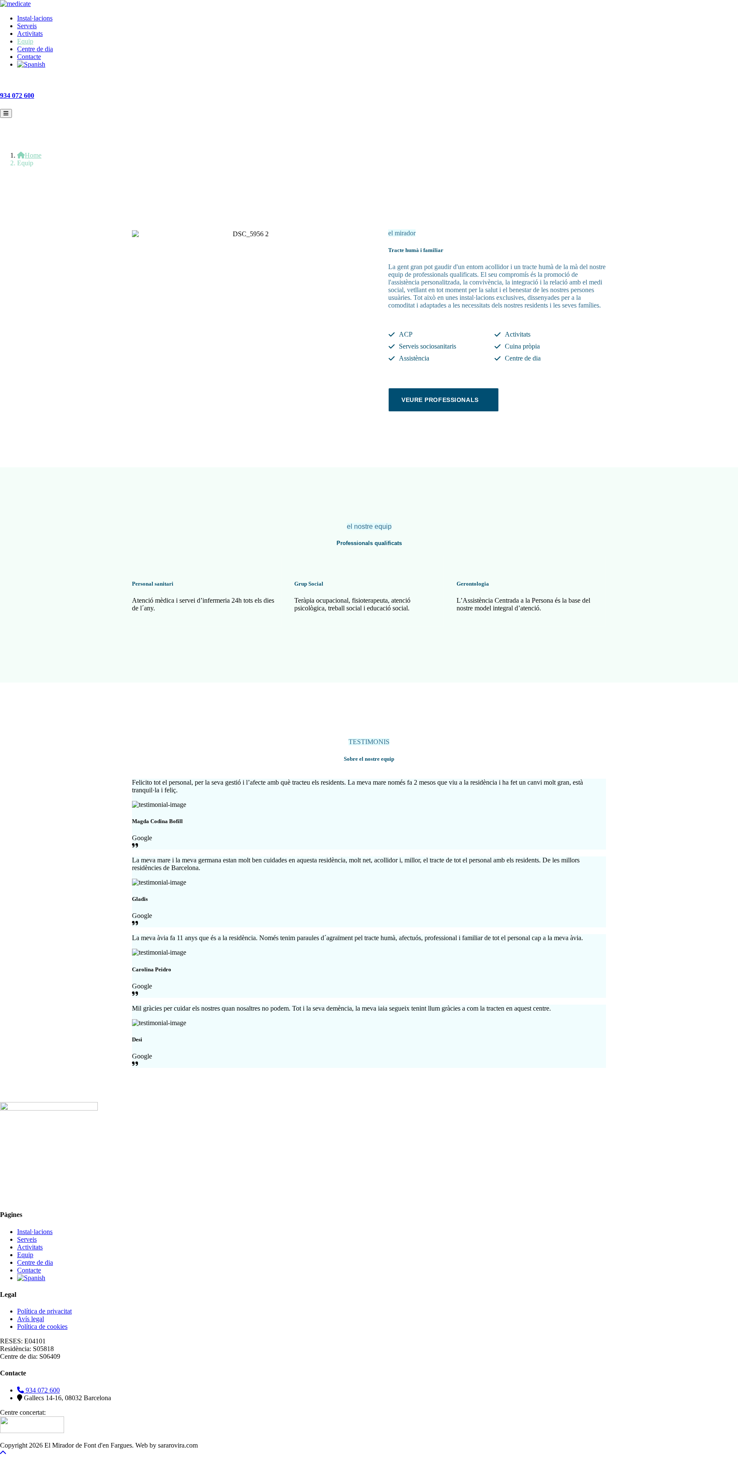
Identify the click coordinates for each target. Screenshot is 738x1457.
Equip (25, 41)
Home (33, 155)
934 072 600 (17, 95)
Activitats (30, 33)
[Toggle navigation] (6, 113)
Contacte (29, 56)
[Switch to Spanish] (377, 64)
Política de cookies (42, 1326)
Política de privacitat (44, 1311)
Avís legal (30, 1318)
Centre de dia (35, 49)
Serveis (27, 25)
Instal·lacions (35, 18)
